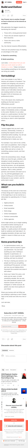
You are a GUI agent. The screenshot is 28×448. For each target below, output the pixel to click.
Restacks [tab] (11, 350)
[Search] (25, 369)
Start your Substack (10, 441)
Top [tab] (3, 370)
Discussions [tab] (13, 370)
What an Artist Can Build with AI (9, 390)
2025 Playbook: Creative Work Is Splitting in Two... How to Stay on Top (9, 376)
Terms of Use (21, 330)
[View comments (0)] (8, 15)
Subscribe (19, 2)
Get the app (22, 441)
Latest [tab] (7, 370)
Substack (6, 444)
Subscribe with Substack (15, 426)
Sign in (24, 2)
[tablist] (8, 350)
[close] (23, 398)
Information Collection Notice (17, 331)
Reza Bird (7, 10)
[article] (14, 379)
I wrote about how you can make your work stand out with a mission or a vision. (13, 65)
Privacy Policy (19, 432)
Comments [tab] (5, 350)
